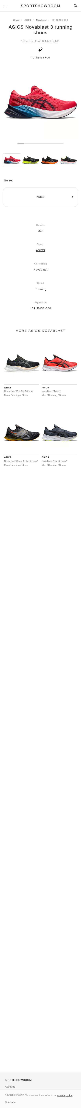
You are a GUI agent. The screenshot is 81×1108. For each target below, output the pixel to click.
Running (40, 289)
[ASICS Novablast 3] (12, 160)
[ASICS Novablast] (31, 160)
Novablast (41, 20)
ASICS (28, 20)
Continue (10, 1102)
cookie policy (65, 1095)
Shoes (16, 20)
